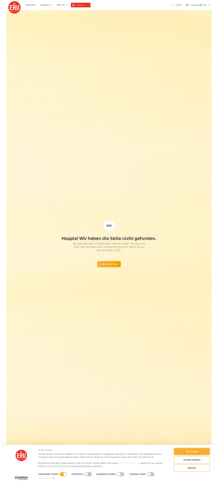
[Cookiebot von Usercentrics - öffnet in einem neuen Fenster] (21, 478)
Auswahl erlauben (191, 460)
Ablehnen (191, 468)
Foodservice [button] (81, 5)
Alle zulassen (192, 451)
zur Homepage (109, 264)
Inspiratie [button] (45, 5)
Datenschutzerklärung (129, 463)
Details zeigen (44, 478)
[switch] (88, 474)
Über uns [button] (61, 5)
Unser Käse (30, 5)
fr (205, 5)
